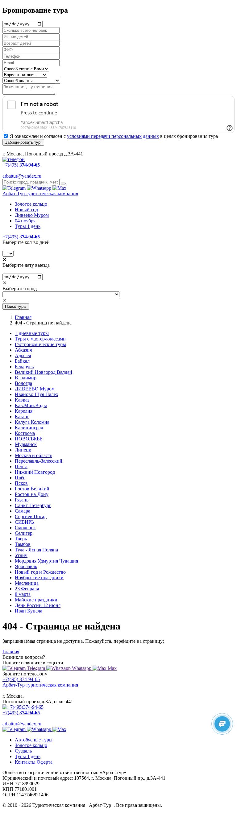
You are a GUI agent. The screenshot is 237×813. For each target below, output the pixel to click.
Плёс (20, 477)
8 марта (23, 594)
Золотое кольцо (31, 204)
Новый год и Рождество (40, 572)
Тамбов (23, 544)
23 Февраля (27, 588)
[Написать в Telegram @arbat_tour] (14, 188)
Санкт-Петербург (33, 505)
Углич (21, 555)
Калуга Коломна (32, 422)
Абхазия (23, 350)
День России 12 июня (37, 605)
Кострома (25, 433)
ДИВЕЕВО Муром (35, 388)
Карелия (23, 411)
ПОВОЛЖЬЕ (29, 438)
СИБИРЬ (24, 522)
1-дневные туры (32, 333)
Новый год (26, 209)
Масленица (27, 583)
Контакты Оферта (33, 762)
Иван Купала (28, 610)
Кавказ (22, 399)
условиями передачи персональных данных (113, 136)
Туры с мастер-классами (40, 338)
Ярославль (26, 566)
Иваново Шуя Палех (36, 394)
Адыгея (23, 355)
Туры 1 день (27, 226)
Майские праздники (36, 599)
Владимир (25, 377)
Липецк (23, 449)
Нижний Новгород (35, 472)
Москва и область (33, 455)
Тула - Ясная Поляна (36, 549)
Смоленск (25, 527)
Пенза (21, 466)
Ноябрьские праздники (39, 577)
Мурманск (26, 444)
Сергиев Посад (31, 516)
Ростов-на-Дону (31, 494)
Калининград (29, 427)
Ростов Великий (32, 488)
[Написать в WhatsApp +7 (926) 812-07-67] (39, 188)
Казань (22, 416)
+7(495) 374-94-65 (21, 679)
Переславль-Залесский (38, 461)
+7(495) (21, 236)
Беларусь (24, 366)
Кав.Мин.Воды (31, 405)
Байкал (22, 361)
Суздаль (23, 750)
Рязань (21, 499)
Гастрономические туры (40, 344)
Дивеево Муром (32, 215)
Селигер (23, 533)
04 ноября (25, 220)
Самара (22, 511)
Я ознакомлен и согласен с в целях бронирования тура (114, 136)
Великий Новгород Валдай (43, 372)
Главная (23, 317)
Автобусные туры (33, 739)
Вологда (23, 383)
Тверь (21, 538)
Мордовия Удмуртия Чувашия (46, 560)
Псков (21, 483)
